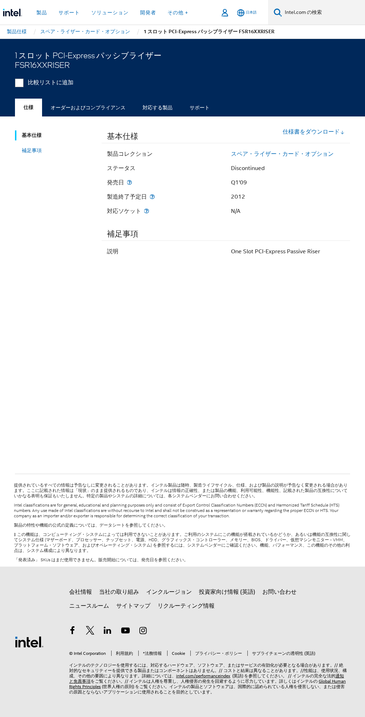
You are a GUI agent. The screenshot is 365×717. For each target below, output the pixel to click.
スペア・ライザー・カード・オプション (282, 154)
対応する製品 (158, 107)
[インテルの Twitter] (90, 631)
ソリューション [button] (110, 12)
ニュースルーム (89, 605)
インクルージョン (169, 592)
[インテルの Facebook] (72, 631)
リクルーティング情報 (186, 605)
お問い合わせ (279, 592)
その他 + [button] (178, 12)
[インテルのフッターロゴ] (29, 641)
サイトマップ (133, 605)
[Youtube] (125, 631)
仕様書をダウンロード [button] (311, 131)
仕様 (29, 107)
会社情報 (80, 592)
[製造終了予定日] (152, 197)
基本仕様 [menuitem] (32, 135)
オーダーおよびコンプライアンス (88, 107)
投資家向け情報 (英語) (227, 592)
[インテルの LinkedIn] (108, 631)
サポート (200, 107)
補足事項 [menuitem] (32, 150)
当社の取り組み (119, 592)
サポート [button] (69, 12)
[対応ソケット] (146, 211)
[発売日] (129, 182)
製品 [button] (41, 12)
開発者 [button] (148, 12)
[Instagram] (143, 631)
